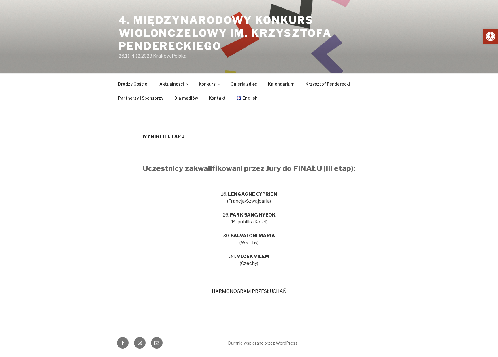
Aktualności (171, 83)
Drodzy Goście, (133, 83)
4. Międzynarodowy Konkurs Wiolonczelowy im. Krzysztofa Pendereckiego (225, 33)
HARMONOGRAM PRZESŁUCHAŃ (249, 291)
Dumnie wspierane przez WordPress (263, 343)
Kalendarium (281, 83)
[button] (490, 36)
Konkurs (207, 83)
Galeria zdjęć (244, 83)
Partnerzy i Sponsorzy (140, 98)
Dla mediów (186, 98)
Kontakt (217, 98)
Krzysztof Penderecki (327, 83)
